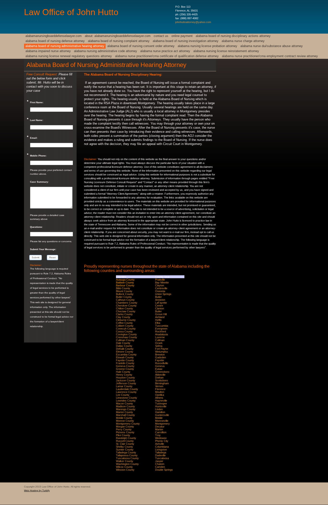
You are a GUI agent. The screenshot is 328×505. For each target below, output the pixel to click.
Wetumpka (161, 351)
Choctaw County (125, 311)
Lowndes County (126, 400)
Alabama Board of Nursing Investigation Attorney (186, 41)
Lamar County (124, 386)
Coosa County (124, 331)
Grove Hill (161, 314)
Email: (33, 138)
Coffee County (124, 322)
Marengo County (125, 409)
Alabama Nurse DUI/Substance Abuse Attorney (271, 46)
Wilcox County (124, 466)
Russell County (125, 440)
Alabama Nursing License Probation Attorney (207, 46)
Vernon (159, 386)
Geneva (159, 366)
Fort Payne (161, 348)
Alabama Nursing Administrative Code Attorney (105, 51)
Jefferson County (126, 383)
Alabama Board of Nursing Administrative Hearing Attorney (64, 46)
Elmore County (124, 351)
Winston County (125, 469)
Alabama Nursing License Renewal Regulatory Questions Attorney (68, 56)
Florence (160, 389)
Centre (159, 305)
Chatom (159, 464)
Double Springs (164, 469)
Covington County (126, 334)
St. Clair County (125, 443)
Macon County (124, 403)
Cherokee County (126, 305)
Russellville (161, 363)
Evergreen (161, 328)
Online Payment (182, 36)
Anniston (160, 299)
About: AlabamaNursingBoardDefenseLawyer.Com (118, 36)
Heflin (158, 320)
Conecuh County (126, 328)
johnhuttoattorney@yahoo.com (193, 22)
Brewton (160, 354)
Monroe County (125, 420)
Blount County (124, 291)
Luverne (160, 337)
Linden (159, 409)
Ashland (159, 317)
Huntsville (160, 406)
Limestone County (126, 397)
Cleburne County (126, 320)
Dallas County (124, 345)
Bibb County (123, 288)
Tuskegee (161, 403)
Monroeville (161, 420)
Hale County (123, 371)
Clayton (159, 285)
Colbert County (125, 325)
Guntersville (162, 415)
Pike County (123, 435)
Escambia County (126, 354)
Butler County (124, 296)
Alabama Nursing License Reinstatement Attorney (226, 51)
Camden (160, 466)
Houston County (125, 377)
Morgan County (125, 426)
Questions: (36, 227)
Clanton (159, 308)
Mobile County (124, 417)
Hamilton (160, 412)
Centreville (161, 288)
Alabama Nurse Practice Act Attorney (165, 51)
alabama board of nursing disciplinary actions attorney (233, 36)
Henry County (124, 374)
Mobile (159, 417)
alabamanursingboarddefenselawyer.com (53, 36)
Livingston (161, 449)
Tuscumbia (161, 325)
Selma (158, 345)
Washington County (127, 464)
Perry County (124, 429)
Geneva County (125, 366)
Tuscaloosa (162, 458)
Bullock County (125, 294)
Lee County (122, 394)
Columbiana (162, 446)
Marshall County (125, 415)
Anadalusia (161, 334)
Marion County (124, 412)
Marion (159, 429)
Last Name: (36, 120)
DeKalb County (125, 348)
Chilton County (124, 308)
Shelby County (124, 446)
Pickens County (125, 432)
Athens (159, 397)
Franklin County (125, 363)
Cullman (159, 340)
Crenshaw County (126, 337)
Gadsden (160, 357)
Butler (158, 296)
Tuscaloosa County (127, 458)
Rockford (160, 331)
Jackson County (125, 380)
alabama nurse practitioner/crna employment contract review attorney (270, 56)
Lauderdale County (127, 389)
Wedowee (161, 438)
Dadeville (160, 455)
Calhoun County (125, 299)
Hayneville (161, 400)
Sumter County (125, 449)
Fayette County (125, 360)
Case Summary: (39, 181)
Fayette (159, 360)
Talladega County (126, 452)
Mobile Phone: (38, 155)
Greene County (125, 368)
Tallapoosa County (127, 455)
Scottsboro (161, 380)
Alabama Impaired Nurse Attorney (48, 51)
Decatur (159, 426)
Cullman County (125, 340)
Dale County (123, 343)
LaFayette (161, 302)
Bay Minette (162, 282)
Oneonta (160, 291)
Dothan (159, 377)
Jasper (159, 461)
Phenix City (161, 440)
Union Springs (163, 294)
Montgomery (162, 423)
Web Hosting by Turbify (37, 490)
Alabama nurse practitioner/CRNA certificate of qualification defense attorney (167, 56)
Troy (158, 435)
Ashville (159, 443)
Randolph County (126, 438)
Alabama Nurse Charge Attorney (243, 41)
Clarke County (124, 314)
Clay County (123, 317)
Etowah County (125, 357)
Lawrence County (126, 392)
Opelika (159, 394)
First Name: (36, 102)
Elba (157, 322)
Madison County (125, 406)
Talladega (160, 452)
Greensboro (162, 371)
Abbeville (160, 374)
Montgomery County (128, 423)
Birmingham (162, 383)
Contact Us (161, 36)
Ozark (159, 343)
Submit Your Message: (43, 249)
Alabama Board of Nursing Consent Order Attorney (141, 46)
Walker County (124, 461)
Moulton (159, 392)
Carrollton (160, 432)
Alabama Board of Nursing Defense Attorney (55, 41)
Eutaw (158, 368)
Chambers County (126, 302)
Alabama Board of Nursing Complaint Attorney (119, 41)
